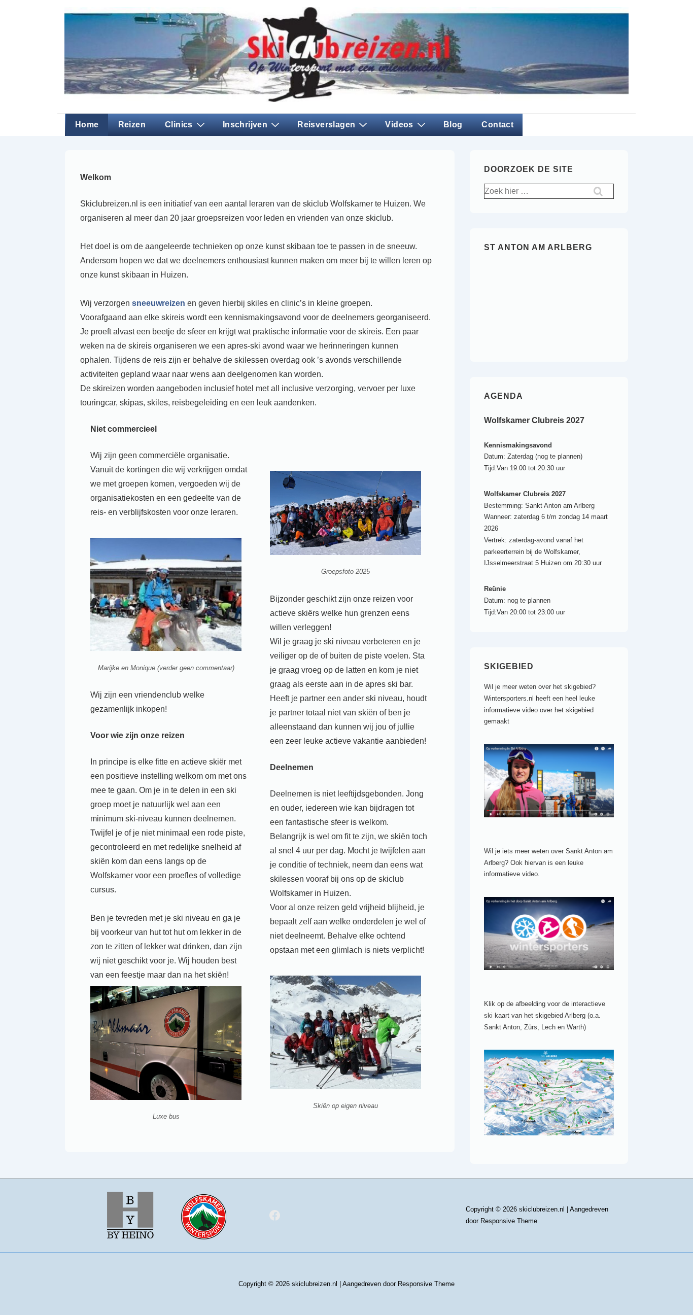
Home (87, 124)
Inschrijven (245, 124)
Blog (453, 124)
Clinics (179, 124)
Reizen (132, 124)
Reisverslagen (326, 124)
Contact (497, 124)
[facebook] (275, 1215)
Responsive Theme (508, 1221)
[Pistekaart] (554, 1143)
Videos (399, 124)
